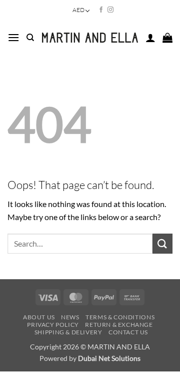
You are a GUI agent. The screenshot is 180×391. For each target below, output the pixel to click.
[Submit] (162, 243)
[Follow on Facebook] (101, 10)
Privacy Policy (53, 324)
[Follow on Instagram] (111, 10)
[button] (14, 37)
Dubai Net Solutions (109, 358)
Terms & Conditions (120, 317)
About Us (39, 317)
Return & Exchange (118, 324)
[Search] (30, 37)
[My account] (151, 38)
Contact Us (128, 332)
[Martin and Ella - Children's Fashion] (90, 38)
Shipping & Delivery (68, 332)
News (70, 317)
